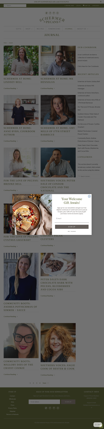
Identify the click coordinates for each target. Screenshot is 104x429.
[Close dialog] (89, 196)
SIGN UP (71, 227)
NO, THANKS (72, 231)
